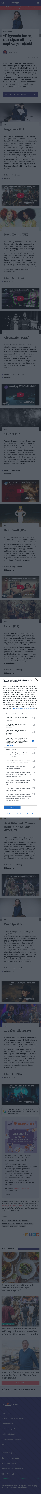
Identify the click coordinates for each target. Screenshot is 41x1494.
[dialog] (20, 747)
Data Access (20, 814)
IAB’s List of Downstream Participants (23, 708)
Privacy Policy (31, 814)
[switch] (33, 718)
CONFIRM (12, 807)
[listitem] (20, 714)
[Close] (37, 680)
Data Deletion (10, 814)
